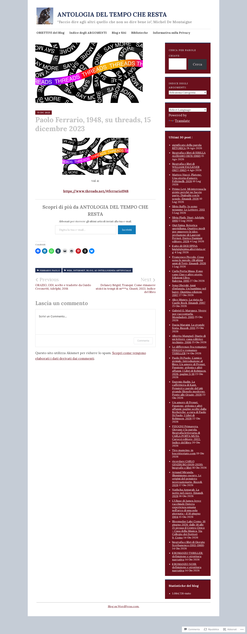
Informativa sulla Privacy (171, 33)
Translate (182, 121)
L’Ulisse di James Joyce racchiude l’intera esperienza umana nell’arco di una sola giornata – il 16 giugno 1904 (186, 508)
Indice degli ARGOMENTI (88, 33)
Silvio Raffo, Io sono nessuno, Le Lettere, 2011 (188, 208)
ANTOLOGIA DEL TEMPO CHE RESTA (112, 14)
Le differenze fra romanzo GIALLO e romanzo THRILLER (189, 350)
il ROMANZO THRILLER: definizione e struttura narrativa (187, 556)
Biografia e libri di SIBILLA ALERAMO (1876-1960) (188, 154)
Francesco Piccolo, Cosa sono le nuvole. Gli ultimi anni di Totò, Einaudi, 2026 (189, 260)
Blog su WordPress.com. (123, 606)
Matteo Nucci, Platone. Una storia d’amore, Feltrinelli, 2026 (187, 178)
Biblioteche (139, 33)
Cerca (197, 64)
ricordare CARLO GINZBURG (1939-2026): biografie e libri (187, 464)
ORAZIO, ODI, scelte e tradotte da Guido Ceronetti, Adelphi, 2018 (63, 283)
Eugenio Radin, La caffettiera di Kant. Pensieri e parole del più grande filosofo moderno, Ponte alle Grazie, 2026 (188, 388)
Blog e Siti (119, 33)
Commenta (143, 340)
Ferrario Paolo (50, 270)
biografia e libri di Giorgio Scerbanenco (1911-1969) (188, 543)
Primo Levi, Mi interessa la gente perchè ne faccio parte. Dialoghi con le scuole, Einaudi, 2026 (189, 193)
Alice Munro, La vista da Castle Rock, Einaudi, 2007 (188, 301)
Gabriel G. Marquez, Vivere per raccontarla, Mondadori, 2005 (189, 314)
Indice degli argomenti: (178, 85)
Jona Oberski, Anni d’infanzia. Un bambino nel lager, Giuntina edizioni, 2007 (189, 290)
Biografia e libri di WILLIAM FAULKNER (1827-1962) (185, 167)
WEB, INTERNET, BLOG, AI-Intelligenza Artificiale (99, 270)
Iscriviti (127, 229)
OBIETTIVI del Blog (50, 33)
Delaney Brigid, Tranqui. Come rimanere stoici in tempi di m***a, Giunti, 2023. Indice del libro (126, 285)
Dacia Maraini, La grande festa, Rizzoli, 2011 (188, 326)
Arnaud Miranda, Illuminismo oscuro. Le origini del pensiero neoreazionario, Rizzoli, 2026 (187, 478)
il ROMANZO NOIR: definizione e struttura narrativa (186, 567)
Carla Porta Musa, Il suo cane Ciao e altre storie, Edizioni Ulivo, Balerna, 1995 (187, 275)
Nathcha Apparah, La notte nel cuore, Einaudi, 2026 (187, 493)
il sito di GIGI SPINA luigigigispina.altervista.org (188, 249)
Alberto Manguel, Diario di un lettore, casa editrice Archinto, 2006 (189, 339)
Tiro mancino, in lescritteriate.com (184, 451)
